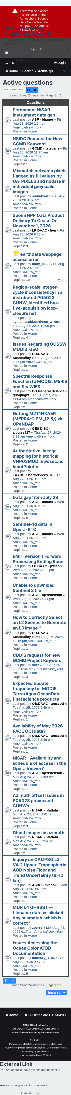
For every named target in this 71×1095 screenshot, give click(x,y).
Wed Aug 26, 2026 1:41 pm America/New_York (33, 601)
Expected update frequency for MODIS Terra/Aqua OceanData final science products (37, 691)
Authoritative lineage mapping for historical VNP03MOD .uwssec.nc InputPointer (38, 458)
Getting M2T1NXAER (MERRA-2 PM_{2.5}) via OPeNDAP (38, 419)
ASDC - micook (44, 885)
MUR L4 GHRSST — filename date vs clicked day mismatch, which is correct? (38, 915)
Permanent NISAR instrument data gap (34, 112)
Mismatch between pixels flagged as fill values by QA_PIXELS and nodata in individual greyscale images (40, 181)
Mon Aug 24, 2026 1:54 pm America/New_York (33, 843)
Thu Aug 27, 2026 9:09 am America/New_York (37, 479)
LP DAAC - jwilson (47, 566)
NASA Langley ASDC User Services (42, 1029)
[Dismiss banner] (57, 11)
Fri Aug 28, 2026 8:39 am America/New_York (39, 200)
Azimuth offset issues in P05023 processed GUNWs (38, 800)
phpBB (24, 1044)
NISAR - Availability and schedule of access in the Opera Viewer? (39, 763)
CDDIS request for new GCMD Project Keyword (37, 658)
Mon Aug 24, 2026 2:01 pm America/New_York (33, 816)
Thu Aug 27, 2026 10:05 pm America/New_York (34, 328)
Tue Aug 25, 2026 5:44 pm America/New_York (38, 667)
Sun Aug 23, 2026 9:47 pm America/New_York (39, 962)
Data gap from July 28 (35, 497)
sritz (35, 665)
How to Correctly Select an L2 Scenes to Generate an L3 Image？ (39, 623)
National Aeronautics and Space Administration (35, 1032)
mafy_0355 (40, 264)
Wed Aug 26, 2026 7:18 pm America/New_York (38, 538)
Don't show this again (18, 53)
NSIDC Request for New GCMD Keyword (37, 141)
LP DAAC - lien (44, 230)
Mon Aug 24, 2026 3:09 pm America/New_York (33, 779)
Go (39, 1093)
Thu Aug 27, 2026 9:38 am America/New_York (37, 434)
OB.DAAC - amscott (48, 703)
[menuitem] (60, 62)
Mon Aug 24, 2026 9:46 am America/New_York (40, 889)
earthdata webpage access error (37, 257)
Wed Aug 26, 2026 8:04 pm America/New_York (38, 506)
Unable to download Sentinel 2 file (34, 588)
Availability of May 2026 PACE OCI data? (38, 728)
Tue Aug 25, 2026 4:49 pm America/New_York (33, 709)
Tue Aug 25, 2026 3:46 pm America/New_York (33, 741)
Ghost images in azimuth (38, 832)
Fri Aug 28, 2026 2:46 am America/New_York (38, 268)
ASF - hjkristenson (47, 595)
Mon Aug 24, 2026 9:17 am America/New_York (39, 929)
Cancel (26, 1093)
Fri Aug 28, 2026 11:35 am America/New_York (40, 152)
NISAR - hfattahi (45, 810)
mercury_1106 (43, 958)
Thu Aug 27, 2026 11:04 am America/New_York (36, 397)
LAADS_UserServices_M (33, 475)
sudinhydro (41, 196)
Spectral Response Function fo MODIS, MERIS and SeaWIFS (40, 381)
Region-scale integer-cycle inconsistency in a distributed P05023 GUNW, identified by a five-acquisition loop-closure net (37, 300)
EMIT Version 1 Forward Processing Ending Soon (38, 559)
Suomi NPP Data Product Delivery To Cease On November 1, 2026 (38, 221)
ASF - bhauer (42, 119)
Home (32, 131)
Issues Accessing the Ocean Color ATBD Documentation (35, 948)
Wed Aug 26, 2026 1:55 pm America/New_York (33, 572)
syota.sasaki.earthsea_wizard (36, 322)
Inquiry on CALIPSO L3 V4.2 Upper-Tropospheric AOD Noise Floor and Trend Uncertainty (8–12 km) (39, 870)
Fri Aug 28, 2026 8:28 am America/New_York (38, 234)
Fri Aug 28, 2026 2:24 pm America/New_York (37, 123)
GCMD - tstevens (45, 148)
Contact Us (35, 1040)
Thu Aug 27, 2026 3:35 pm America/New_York (37, 360)
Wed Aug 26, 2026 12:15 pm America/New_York (38, 639)
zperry (37, 928)
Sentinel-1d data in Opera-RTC (32, 527)
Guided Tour (27, 60)
